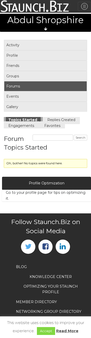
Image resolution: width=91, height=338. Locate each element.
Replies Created (61, 119)
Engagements (21, 125)
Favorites (52, 125)
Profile (12, 55)
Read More (67, 330)
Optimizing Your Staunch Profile (51, 289)
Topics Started (23, 119)
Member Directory (36, 302)
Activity (12, 45)
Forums (13, 86)
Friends (12, 65)
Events (12, 96)
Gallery (12, 107)
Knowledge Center (51, 276)
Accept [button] (46, 331)
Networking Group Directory (48, 311)
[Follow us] (28, 247)
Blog (21, 266)
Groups (12, 76)
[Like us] (45, 247)
